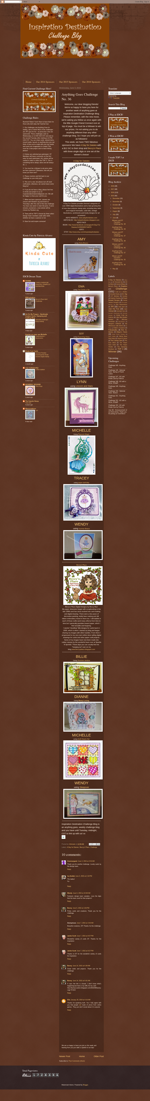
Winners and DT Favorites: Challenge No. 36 (119, 246)
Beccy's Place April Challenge (41, 300)
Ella (68, 1000)
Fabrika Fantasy (116, 298)
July (114, 214)
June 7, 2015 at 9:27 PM (85, 951)
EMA (81, 286)
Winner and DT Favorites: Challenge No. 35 (119, 257)
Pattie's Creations (119, 328)
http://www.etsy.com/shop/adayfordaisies (84, 232)
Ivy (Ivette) (71, 876)
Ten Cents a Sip (84, 290)
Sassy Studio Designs (118, 334)
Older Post (99, 1056)
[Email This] (90, 844)
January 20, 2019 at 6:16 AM (80, 1000)
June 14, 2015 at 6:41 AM (81, 980)
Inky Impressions (121, 304)
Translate (116, 98)
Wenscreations (30, 408)
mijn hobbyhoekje (31, 368)
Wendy (69, 893)
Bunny (69, 908)
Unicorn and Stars (84, 386)
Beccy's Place (94, 148)
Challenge (93, 847)
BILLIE (81, 656)
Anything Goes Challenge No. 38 (119, 240)
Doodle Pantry (115, 294)
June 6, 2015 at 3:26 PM (81, 908)
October (115, 205)
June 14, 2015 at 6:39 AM (81, 966)
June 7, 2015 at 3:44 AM (85, 923)
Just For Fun (113, 309)
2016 (113, 192)
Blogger (85, 1085)
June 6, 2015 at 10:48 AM (81, 893)
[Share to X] (94, 844)
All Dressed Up (118, 282)
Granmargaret (72, 861)
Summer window (84, 660)
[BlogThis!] (92, 844)
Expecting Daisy (84, 337)
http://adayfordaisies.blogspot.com (86, 220)
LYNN (81, 382)
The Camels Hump (32, 401)
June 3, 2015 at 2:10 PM (83, 876)
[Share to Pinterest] (99, 844)
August (115, 211)
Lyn (37, 410)
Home (28, 81)
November (116, 201)
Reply (69, 869)
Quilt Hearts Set (84, 739)
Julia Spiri (121, 306)
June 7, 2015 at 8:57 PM (85, 936)
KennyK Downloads (114, 313)
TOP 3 (120, 349)
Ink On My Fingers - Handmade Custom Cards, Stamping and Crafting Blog (36, 316)
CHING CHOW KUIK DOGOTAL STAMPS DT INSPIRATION (43, 284)
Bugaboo (124, 286)
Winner (112, 351)
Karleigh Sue (121, 311)
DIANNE (28, 281)
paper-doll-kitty (83, 483)
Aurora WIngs (120, 284)
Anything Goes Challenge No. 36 (119, 263)
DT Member (115, 296)
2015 (113, 196)
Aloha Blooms (83, 243)
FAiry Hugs (39, 386)
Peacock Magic (83, 434)
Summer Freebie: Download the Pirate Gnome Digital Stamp (42, 354)
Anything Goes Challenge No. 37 (119, 252)
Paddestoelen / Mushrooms (40, 337)
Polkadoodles (113, 330)
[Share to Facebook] (97, 844)
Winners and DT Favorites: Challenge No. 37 (119, 234)
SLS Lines (112, 336)
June (114, 218)
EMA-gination (30, 297)
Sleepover (84, 787)
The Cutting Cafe (116, 340)
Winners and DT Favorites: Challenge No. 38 (119, 222)
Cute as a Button (121, 292)
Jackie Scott (71, 936)
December (116, 198)
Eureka (125, 296)
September (116, 208)
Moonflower (121, 321)
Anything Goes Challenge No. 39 (119, 228)
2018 (113, 186)
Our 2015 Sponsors (68, 81)
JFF (112, 307)
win (80, 1005)
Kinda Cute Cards (31, 351)
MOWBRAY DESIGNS (33, 384)
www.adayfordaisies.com (88, 218)
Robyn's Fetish (122, 332)
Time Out (28, 403)
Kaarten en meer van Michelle (36, 334)
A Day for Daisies (89, 145)
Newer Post (64, 1056)
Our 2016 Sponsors (91, 81)
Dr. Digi (124, 294)
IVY (81, 333)
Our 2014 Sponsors (45, 81)
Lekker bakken (40, 369)
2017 (113, 189)
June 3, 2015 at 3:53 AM (86, 861)
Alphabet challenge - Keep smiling (42, 320)
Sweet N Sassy (122, 338)
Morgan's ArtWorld (114, 323)
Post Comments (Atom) (77, 1061)
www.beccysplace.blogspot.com (83, 649)
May (114, 269)
